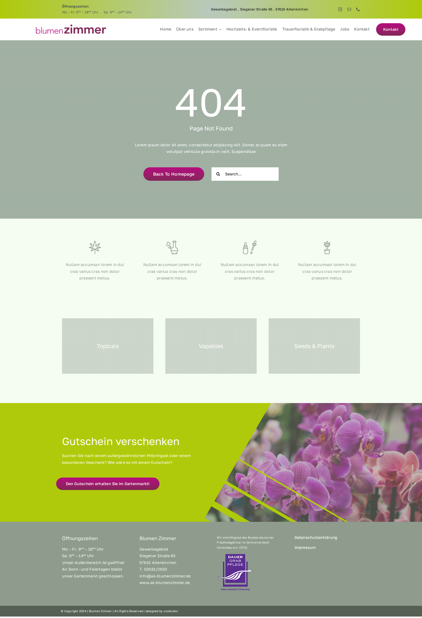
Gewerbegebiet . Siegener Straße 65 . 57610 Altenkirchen (259, 9)
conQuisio (171, 611)
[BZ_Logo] (71, 25)
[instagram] (340, 9)
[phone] (358, 9)
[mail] (349, 9)
